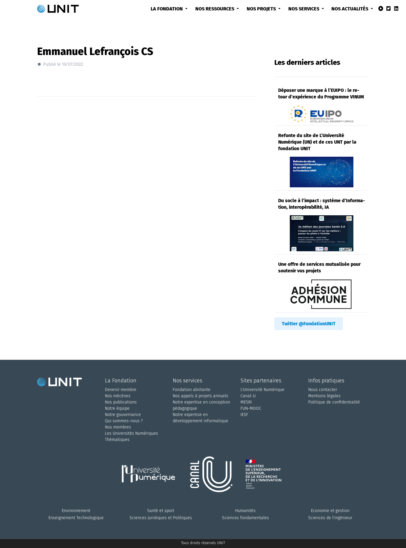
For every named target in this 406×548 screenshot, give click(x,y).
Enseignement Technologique (76, 517)
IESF (244, 414)
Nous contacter (322, 389)
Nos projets (262, 9)
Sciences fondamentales (245, 517)
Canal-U (248, 395)
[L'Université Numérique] (151, 481)
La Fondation (167, 9)
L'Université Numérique (262, 389)
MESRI (246, 402)
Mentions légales (324, 395)
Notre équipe (117, 408)
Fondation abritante (191, 389)
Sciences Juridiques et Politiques (161, 517)
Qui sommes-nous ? (124, 420)
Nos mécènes (117, 395)
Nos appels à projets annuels (200, 395)
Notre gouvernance (123, 414)
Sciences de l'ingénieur (330, 517)
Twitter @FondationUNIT (309, 323)
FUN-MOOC (250, 408)
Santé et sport (160, 510)
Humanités (245, 510)
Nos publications (121, 402)
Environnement (76, 510)
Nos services (304, 9)
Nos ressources (215, 9)
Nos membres (118, 427)
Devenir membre (120, 389)
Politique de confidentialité (334, 402)
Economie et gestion (330, 510)
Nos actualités (350, 9)
